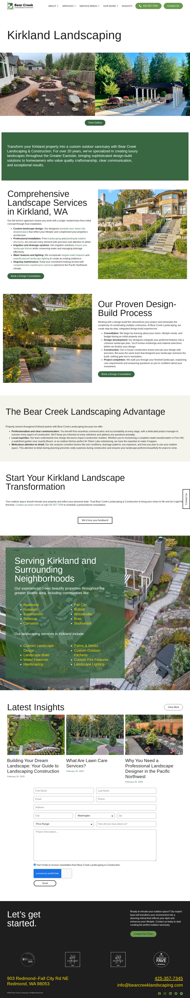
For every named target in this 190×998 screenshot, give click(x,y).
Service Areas (88, 6)
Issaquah (30, 609)
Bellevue (30, 619)
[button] (3, 85)
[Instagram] (164, 993)
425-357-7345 (55, 505)
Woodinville (83, 614)
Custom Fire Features (91, 660)
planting (70, 238)
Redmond (31, 605)
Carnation (31, 623)
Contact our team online (28, 505)
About (52, 6)
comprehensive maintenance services (33, 265)
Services (67, 6)
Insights (127, 6)
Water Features (35, 660)
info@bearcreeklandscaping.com (150, 985)
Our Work (109, 6)
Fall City (80, 605)
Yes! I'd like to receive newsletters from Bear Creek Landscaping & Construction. (78, 865)
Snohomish (83, 623)
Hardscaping (33, 664)
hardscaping (54, 238)
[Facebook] (159, 993)
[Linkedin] (170, 993)
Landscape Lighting (89, 664)
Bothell (79, 609)
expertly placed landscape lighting (31, 258)
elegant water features (73, 255)
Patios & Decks (86, 646)
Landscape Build (36, 655)
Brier (77, 619)
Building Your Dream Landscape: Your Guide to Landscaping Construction (33, 766)
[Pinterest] (175, 993)
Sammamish (33, 614)
